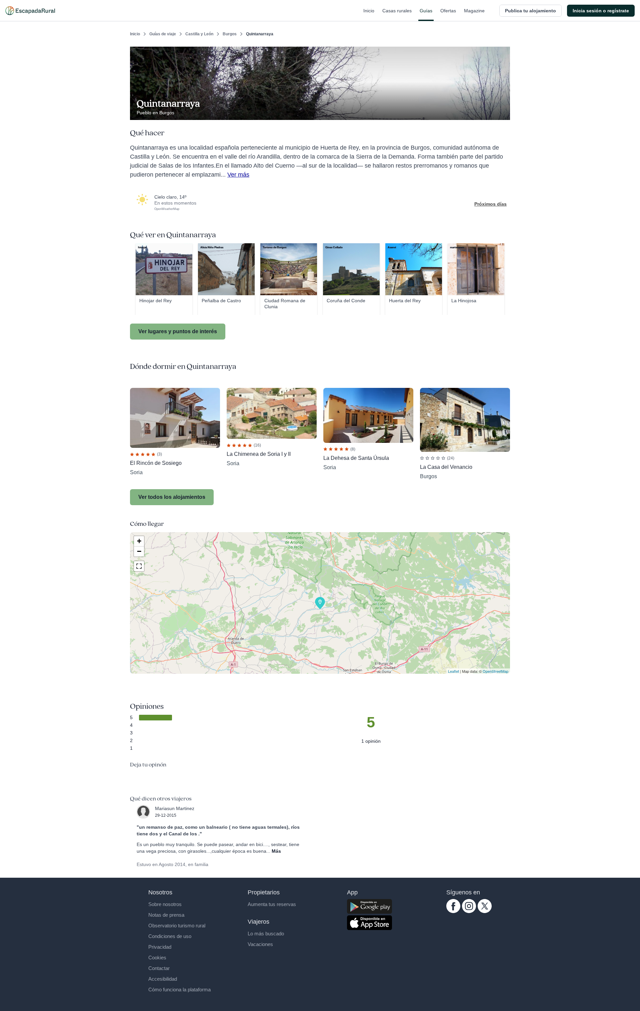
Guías (426, 10)
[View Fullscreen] (139, 566)
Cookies (157, 957)
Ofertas (448, 10)
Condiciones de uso (169, 936)
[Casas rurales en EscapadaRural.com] (30, 10)
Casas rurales (397, 10)
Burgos (230, 34)
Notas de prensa (166, 915)
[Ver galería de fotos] (503, 112)
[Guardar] (502, 52)
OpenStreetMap (495, 671)
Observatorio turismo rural (176, 925)
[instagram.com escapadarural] (469, 911)
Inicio (368, 10)
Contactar (159, 968)
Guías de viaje (162, 34)
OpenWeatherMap (166, 209)
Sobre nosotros (165, 904)
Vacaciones (260, 944)
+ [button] (139, 541)
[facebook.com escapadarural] (453, 911)
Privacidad (159, 947)
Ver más (238, 174)
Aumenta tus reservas (272, 904)
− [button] (139, 551)
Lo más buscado (266, 933)
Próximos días (490, 204)
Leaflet (453, 671)
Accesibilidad (162, 979)
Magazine (474, 10)
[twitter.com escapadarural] (485, 911)
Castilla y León (199, 34)
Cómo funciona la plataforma (179, 989)
